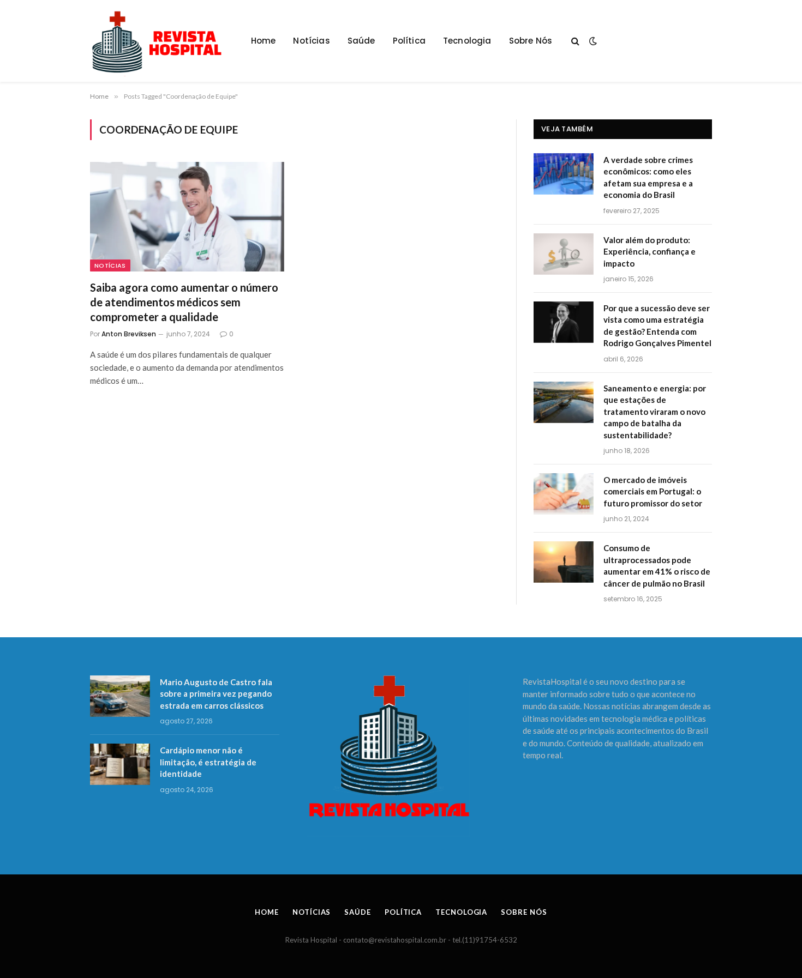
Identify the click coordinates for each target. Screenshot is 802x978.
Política (409, 40)
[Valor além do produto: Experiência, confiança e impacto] (564, 254)
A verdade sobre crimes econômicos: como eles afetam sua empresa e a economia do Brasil (648, 177)
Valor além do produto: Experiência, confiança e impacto (649, 251)
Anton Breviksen (128, 334)
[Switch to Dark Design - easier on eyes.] (591, 41)
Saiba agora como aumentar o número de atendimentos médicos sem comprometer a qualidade (184, 302)
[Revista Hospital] (162, 41)
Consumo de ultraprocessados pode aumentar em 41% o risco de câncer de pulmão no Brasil (656, 565)
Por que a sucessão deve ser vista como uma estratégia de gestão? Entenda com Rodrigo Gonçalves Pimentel (657, 325)
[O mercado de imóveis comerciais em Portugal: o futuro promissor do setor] (564, 494)
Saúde (361, 40)
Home (263, 40)
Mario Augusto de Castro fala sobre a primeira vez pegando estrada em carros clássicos (216, 693)
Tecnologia (467, 40)
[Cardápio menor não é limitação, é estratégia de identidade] (120, 764)
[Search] (575, 41)
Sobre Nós (531, 40)
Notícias (311, 40)
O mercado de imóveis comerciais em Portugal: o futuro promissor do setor (652, 491)
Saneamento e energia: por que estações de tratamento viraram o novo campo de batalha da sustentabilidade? (654, 411)
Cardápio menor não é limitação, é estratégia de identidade (208, 761)
